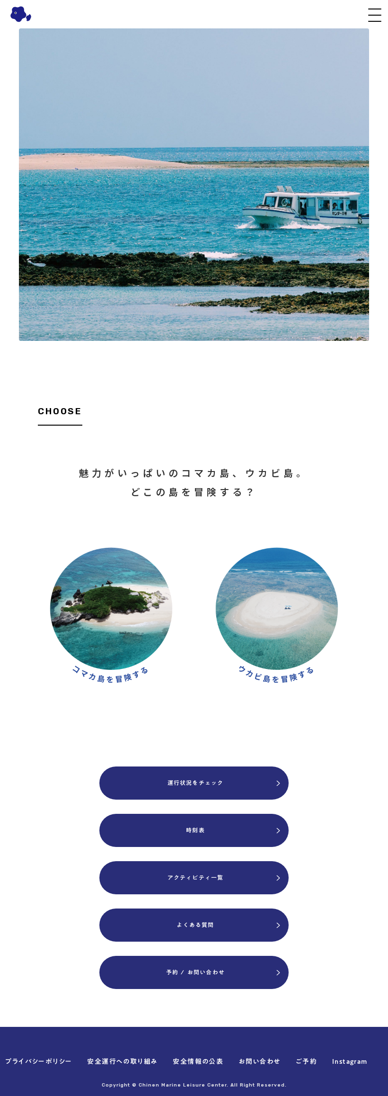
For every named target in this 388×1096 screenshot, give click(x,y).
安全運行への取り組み (122, 1062)
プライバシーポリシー (38, 1062)
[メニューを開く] (374, 15)
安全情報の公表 (198, 1062)
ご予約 (306, 1062)
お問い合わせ (259, 1062)
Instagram (350, 1062)
